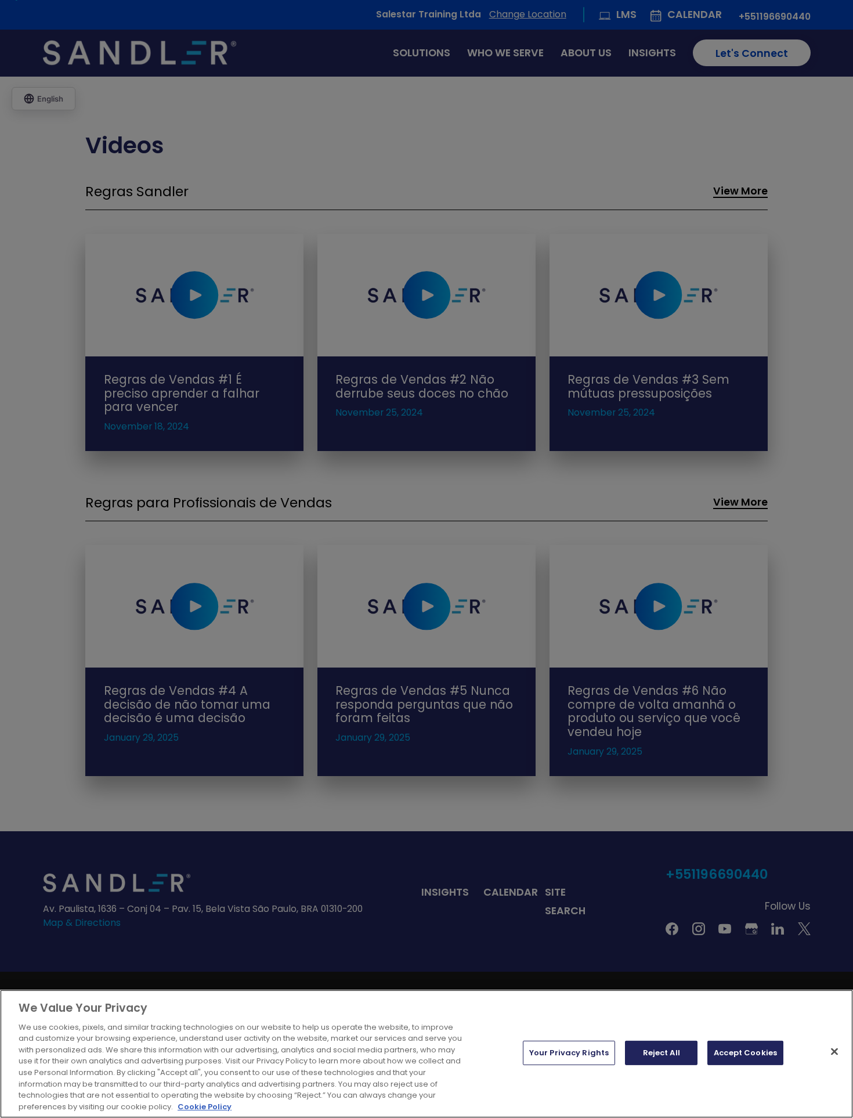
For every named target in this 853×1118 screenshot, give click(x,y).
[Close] (834, 1052)
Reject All (661, 1052)
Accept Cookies (745, 1052)
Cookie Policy (205, 1106)
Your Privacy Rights (569, 1052)
